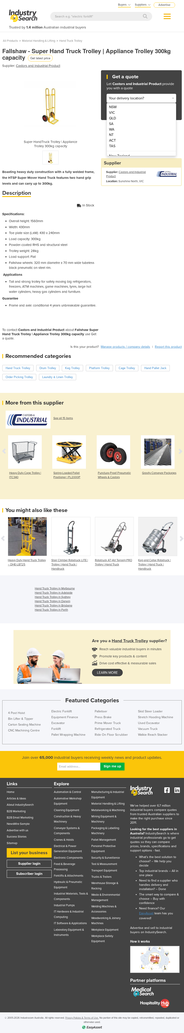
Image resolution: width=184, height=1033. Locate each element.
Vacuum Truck (148, 729)
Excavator (58, 723)
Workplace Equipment (104, 930)
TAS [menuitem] (112, 146)
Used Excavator (149, 723)
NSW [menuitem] (113, 107)
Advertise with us (17, 830)
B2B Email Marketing (20, 817)
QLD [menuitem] (112, 118)
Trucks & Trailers (101, 877)
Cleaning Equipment (66, 810)
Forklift (56, 729)
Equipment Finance (64, 717)
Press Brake (103, 717)
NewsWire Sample (18, 824)
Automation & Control (67, 792)
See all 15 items (63, 418)
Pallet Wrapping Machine (68, 735)
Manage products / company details (125, 347)
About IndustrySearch (20, 805)
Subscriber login (29, 873)
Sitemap (12, 843)
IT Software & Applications (70, 923)
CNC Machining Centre (24, 730)
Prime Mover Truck (108, 723)
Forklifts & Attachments (68, 876)
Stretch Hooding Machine (155, 717)
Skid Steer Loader (150, 711)
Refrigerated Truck (107, 729)
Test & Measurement (104, 864)
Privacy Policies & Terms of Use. (82, 1017)
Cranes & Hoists (64, 840)
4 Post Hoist (16, 713)
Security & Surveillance (105, 858)
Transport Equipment (104, 870)
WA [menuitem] (111, 129)
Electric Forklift (61, 711)
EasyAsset (146, 913)
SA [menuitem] (111, 124)
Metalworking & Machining (108, 810)
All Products (10, 41)
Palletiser (101, 711)
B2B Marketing (16, 811)
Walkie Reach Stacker (153, 735)
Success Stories (16, 836)
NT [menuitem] (111, 135)
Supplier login (29, 863)
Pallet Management (103, 840)
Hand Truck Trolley (70, 41)
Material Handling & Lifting (38, 41)
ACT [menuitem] (112, 140)
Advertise (164, 5)
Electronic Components (68, 858)
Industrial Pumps (64, 905)
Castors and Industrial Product (38, 66)
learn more (107, 673)
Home (10, 792)
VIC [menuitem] (112, 112)
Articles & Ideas (16, 798)
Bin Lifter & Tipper (20, 719)
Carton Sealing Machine (24, 725)
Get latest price (40, 58)
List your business (29, 853)
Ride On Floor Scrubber (111, 735)
